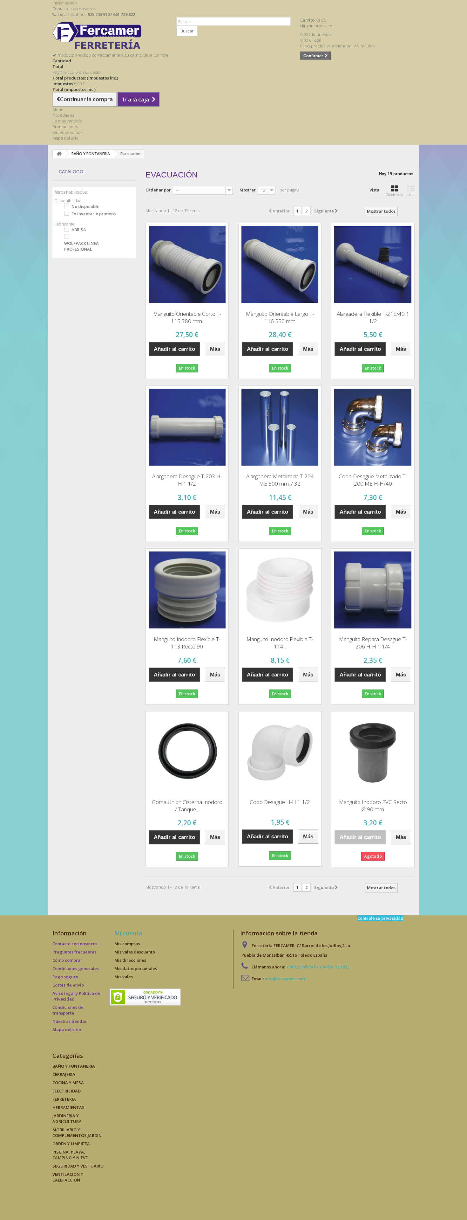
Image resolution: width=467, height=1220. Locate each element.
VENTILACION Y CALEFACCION (67, 1177)
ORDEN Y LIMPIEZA (71, 1144)
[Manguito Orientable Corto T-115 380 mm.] (187, 264)
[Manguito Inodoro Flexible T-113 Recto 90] (187, 589)
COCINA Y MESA (68, 1082)
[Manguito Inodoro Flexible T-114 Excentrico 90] (279, 589)
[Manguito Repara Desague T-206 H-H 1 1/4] (372, 589)
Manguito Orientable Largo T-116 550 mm (280, 317)
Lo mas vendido (67, 121)
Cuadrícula (394, 194)
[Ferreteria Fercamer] (109, 37)
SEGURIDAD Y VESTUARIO (78, 1166)
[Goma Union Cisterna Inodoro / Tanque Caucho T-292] (187, 752)
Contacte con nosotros (74, 8)
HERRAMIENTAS (68, 1107)
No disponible (85, 206)
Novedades (63, 115)
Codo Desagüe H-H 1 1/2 (280, 802)
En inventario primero (93, 214)
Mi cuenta (128, 933)
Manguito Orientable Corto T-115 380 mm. (187, 317)
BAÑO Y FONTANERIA (73, 1066)
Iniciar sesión (64, 3)
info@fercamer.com (285, 978)
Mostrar (248, 190)
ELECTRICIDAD (66, 1091)
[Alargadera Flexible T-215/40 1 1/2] (372, 264)
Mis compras (127, 943)
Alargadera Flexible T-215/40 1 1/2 (373, 317)
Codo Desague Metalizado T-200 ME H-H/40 (373, 480)
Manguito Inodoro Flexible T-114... (280, 642)
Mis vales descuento (134, 952)
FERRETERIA (64, 1099)
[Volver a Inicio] (59, 154)
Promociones (65, 126)
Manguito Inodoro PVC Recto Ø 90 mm (373, 805)
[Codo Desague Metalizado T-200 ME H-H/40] (372, 427)
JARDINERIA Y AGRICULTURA (67, 1118)
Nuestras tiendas (69, 1021)
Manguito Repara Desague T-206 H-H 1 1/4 (373, 642)
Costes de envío (68, 985)
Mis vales (123, 977)
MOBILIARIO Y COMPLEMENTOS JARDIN (77, 1132)
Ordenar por (158, 190)
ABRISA (78, 229)
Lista (411, 194)
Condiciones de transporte (68, 1010)
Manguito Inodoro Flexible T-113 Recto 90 (187, 642)
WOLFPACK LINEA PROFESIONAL (81, 246)
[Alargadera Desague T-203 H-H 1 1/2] (187, 427)
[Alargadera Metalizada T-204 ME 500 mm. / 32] (279, 427)
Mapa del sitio (65, 138)
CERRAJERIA (63, 1074)
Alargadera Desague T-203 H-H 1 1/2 (187, 480)
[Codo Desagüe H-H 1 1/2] (279, 752)
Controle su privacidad (380, 918)
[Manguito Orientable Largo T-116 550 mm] (279, 264)
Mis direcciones (130, 960)
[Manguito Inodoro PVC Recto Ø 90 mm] (372, 752)
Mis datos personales (135, 968)
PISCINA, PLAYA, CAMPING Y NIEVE (70, 1155)
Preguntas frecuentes (74, 952)
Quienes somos (67, 132)
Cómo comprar (67, 960)
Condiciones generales (75, 968)
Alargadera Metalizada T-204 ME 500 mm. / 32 (280, 480)
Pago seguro (65, 977)
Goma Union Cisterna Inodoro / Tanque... (187, 805)
